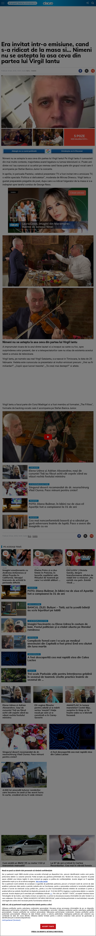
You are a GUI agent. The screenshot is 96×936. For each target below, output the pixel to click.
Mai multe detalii (42, 881)
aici (51, 893)
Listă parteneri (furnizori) (11, 920)
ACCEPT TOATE (48, 926)
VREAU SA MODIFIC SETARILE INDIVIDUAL (47, 931)
